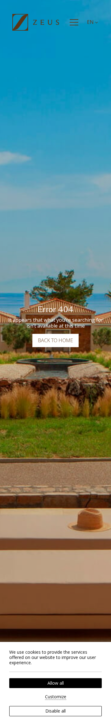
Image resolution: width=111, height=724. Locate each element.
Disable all (55, 711)
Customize (55, 697)
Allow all (55, 683)
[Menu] (74, 22)
